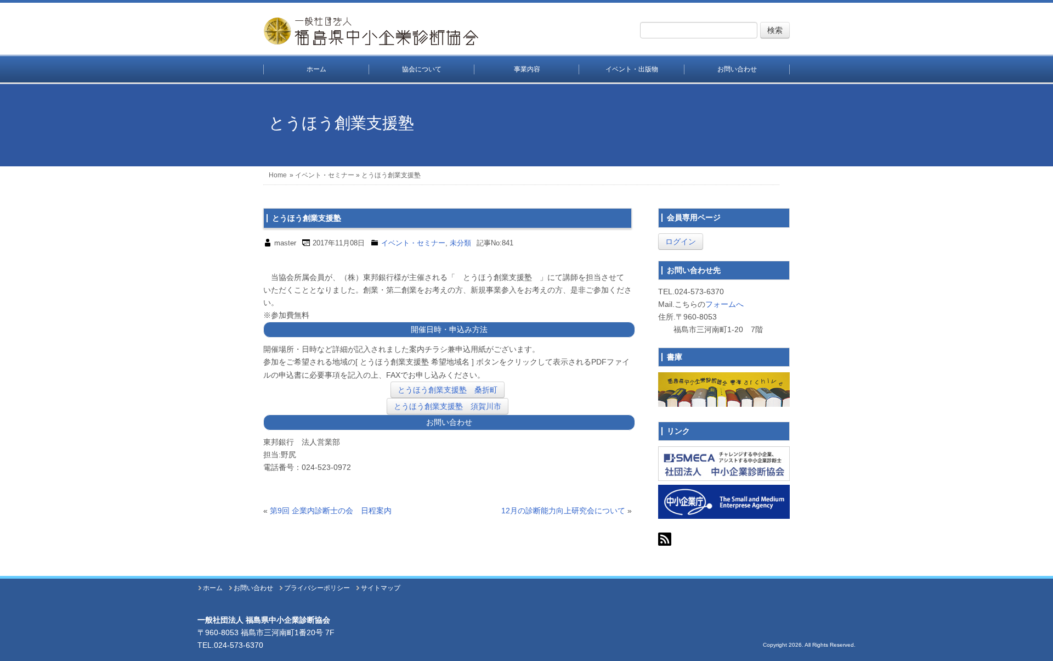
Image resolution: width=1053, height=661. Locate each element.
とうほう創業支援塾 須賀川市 (447, 406)
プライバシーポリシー (317, 588)
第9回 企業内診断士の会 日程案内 (331, 510)
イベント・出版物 (631, 69)
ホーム (316, 69)
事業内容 (527, 69)
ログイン (680, 241)
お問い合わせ (737, 69)
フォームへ (724, 304)
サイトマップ (380, 588)
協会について (421, 69)
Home (278, 175)
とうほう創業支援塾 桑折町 (447, 389)
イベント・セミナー (324, 175)
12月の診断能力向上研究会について (563, 510)
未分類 (460, 243)
